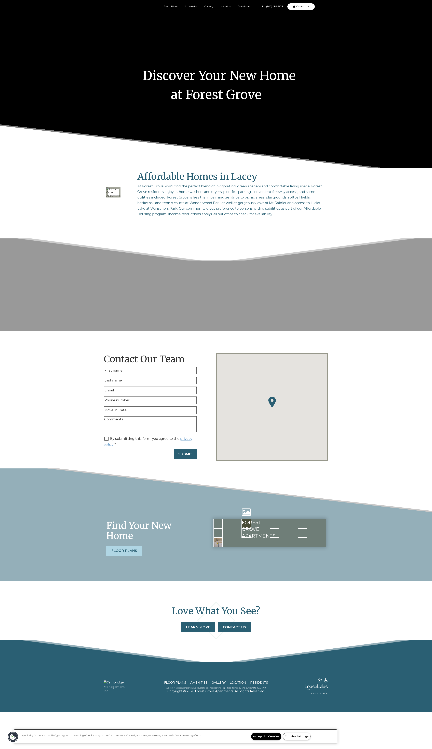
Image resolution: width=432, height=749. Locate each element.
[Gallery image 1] (218, 523)
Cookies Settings (297, 736)
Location (225, 6)
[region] (176, 736)
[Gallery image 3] (274, 523)
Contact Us (234, 627)
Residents (244, 6)
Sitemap (324, 693)
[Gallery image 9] (218, 542)
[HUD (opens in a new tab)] (320, 681)
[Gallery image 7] (274, 533)
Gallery (208, 6)
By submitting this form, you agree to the (145, 439)
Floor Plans (171, 6)
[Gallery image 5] (218, 533)
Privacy (314, 693)
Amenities (191, 6)
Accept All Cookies (266, 736)
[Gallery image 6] (246, 533)
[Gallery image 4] (302, 523)
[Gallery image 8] (302, 533)
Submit (185, 454)
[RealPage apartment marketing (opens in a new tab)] (311, 687)
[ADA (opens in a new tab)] (326, 681)
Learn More (198, 627)
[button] (272, 6)
